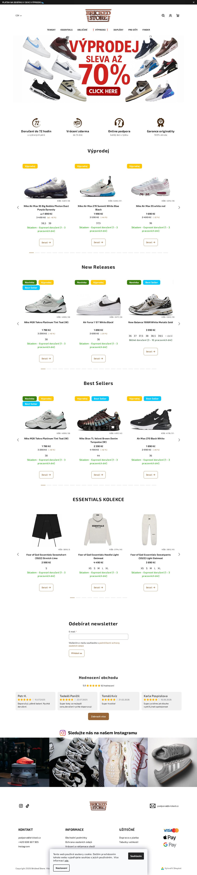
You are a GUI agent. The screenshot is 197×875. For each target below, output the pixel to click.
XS (90, 568)
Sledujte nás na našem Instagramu (102, 732)
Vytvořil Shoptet (173, 868)
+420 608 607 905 (28, 842)
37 (135, 335)
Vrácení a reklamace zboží (80, 846)
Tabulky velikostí (128, 842)
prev (18, 207)
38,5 (43, 223)
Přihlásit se (76, 653)
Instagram (24, 846)
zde (67, 860)
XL (107, 568)
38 (46, 339)
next (179, 207)
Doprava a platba (129, 837)
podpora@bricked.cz (168, 806)
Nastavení (61, 868)
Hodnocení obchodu (98, 677)
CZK (17, 15)
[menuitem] (51, 29)
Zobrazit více (98, 716)
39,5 (160, 335)
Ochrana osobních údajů (78, 842)
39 (50, 223)
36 (150, 223)
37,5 (98, 223)
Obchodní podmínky (76, 837)
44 (98, 455)
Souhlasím (136, 856)
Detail (45, 242)
